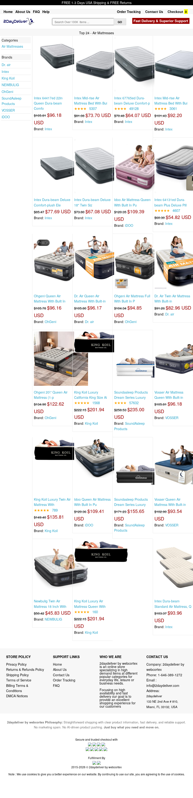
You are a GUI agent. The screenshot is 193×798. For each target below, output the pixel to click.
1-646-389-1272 (170, 674)
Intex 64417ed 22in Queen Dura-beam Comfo (48, 103)
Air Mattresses (12, 46)
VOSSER (8, 110)
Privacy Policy (16, 664)
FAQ (36, 11)
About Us (22, 11)
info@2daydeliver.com (162, 685)
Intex (5, 71)
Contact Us (154, 11)
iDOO (6, 116)
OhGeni (7, 91)
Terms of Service (18, 680)
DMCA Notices (17, 695)
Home (8, 11)
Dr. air (6, 64)
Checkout (175, 11)
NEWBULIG (10, 84)
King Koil (8, 78)
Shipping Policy (18, 674)
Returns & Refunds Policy (25, 669)
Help (46, 11)
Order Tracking (129, 11)
